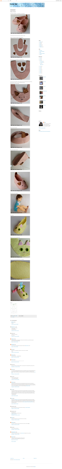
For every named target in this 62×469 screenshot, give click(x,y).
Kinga (12, 417)
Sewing (40, 54)
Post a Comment (13, 441)
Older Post (35, 458)
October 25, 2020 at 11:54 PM (15, 424)
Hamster (44, 105)
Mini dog (44, 81)
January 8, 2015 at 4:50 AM (15, 330)
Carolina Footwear (27, 407)
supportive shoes (16, 399)
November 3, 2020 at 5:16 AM (15, 429)
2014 (40, 60)
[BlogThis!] (20, 315)
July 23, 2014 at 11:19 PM (14, 324)
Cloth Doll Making (41, 51)
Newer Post (12, 458)
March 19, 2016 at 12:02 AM (15, 357)
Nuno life (13, 4)
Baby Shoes (27, 345)
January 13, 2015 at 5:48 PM (15, 336)
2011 (40, 68)
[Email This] (19, 315)
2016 (40, 59)
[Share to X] (21, 315)
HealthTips (12, 344)
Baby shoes (41, 64)
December (41, 61)
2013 (40, 66)
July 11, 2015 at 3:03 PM (14, 346)
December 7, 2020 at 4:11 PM (15, 434)
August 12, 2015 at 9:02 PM (15, 352)
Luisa (12, 398)
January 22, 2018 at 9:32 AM (15, 379)
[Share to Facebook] (21, 315)
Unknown (12, 359)
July (41, 63)
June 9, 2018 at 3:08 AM (14, 395)
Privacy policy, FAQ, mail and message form (44, 131)
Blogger (35, 466)
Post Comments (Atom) (17, 459)
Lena (12, 389)
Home (23, 458)
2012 (40, 67)
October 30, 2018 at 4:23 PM (15, 408)
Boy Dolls (40, 50)
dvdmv (12, 369)
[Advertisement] (23, 450)
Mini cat (44, 100)
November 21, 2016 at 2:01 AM (15, 366)
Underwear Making (42, 53)
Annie (12, 349)
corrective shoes (28, 385)
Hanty (40, 52)
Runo (45, 122)
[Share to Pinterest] (22, 315)
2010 (40, 69)
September (41, 62)
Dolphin (44, 86)
